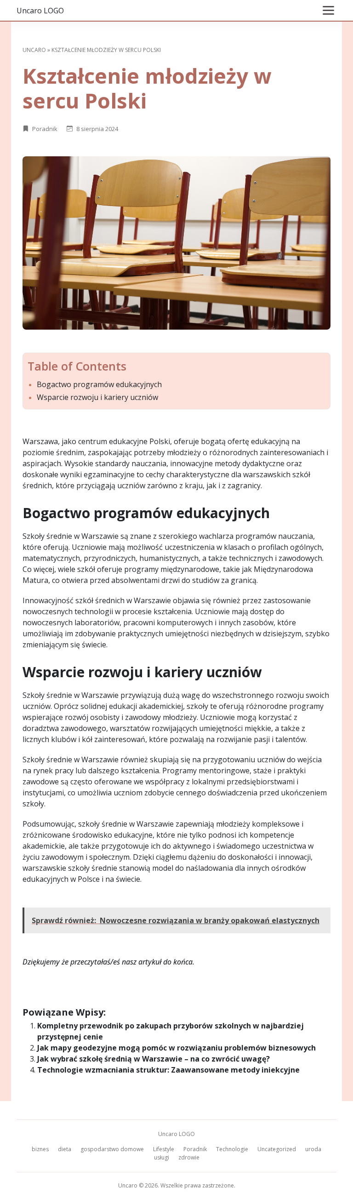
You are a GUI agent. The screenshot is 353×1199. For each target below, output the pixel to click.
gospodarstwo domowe (112, 1149)
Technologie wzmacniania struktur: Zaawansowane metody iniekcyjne (168, 1070)
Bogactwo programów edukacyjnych (99, 384)
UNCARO (34, 50)
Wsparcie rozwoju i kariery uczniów (97, 397)
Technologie (232, 1149)
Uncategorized (276, 1149)
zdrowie (188, 1157)
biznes (40, 1149)
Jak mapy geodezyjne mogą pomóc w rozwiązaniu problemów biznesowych (176, 1048)
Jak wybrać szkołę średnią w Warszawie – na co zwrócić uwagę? (153, 1059)
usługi (161, 1157)
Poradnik (44, 129)
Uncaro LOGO (40, 11)
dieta (64, 1149)
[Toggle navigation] (328, 10)
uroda (313, 1149)
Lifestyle (163, 1149)
